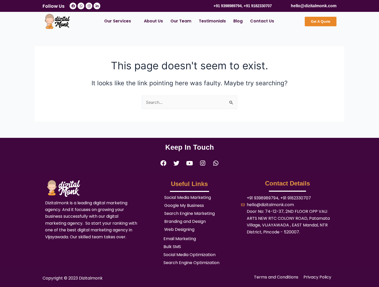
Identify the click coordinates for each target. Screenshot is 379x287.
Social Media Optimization (189, 255)
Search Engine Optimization (191, 263)
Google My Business (184, 206)
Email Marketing (179, 239)
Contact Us (262, 21)
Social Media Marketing (187, 198)
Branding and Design (185, 222)
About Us (153, 21)
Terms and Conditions (276, 277)
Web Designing (179, 229)
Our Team (180, 21)
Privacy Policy (317, 277)
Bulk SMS (172, 247)
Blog (238, 21)
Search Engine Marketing (189, 214)
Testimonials (212, 21)
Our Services (117, 21)
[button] (120, 21)
